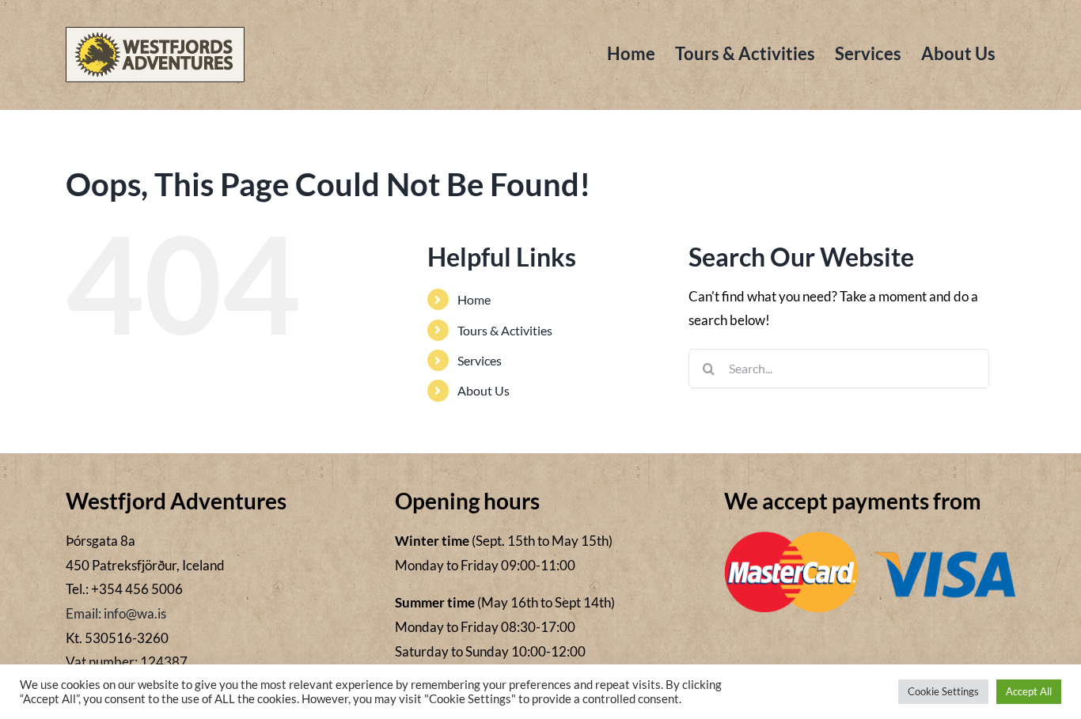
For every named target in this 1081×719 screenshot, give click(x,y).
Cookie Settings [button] (943, 691)
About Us (483, 390)
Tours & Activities (504, 330)
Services (479, 360)
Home (474, 299)
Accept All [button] (1029, 691)
